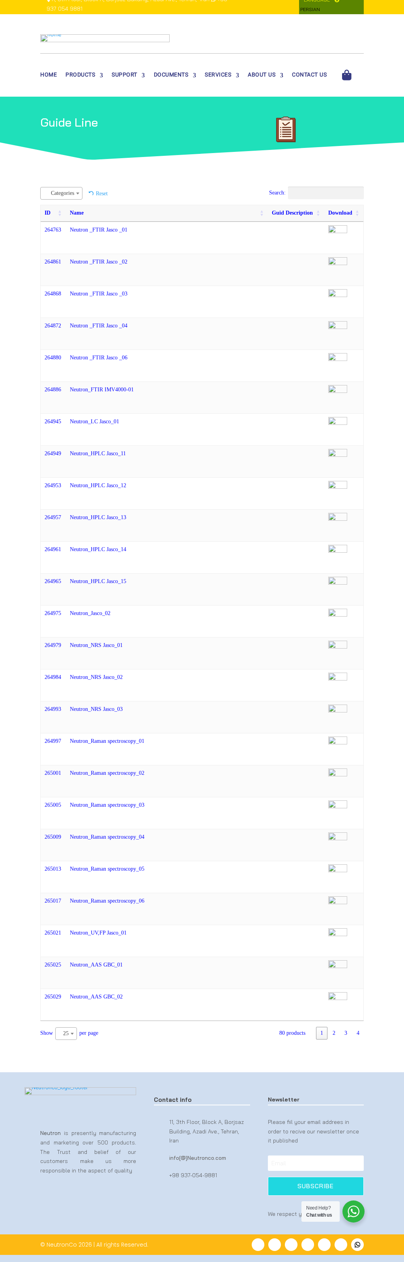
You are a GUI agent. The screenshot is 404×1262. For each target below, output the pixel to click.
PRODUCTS (80, 76)
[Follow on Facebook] (258, 1244)
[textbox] (65, 193)
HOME (48, 76)
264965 (53, 581)
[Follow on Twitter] (274, 1244)
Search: (277, 193)
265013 (53, 869)
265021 (53, 933)
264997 (53, 741)
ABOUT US (261, 76)
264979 (53, 645)
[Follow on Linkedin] (291, 1244)
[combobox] (61, 193)
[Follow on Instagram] (324, 1244)
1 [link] (321, 1033)
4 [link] (358, 1033)
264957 (53, 517)
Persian (310, 9)
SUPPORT (124, 76)
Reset (102, 193)
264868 (53, 294)
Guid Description (292, 213)
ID (47, 213)
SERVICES (218, 76)
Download (340, 213)
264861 (53, 262)
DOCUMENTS (171, 76)
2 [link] (334, 1033)
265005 (53, 805)
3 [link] (345, 1033)
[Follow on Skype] (341, 1244)
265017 (53, 901)
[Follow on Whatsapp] (357, 1244)
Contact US (309, 76)
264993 (53, 709)
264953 (53, 485)
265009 (53, 837)
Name (77, 213)
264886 (53, 390)
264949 (53, 453)
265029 (53, 997)
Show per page (69, 1033)
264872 (53, 326)
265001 (53, 773)
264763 (53, 230)
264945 (53, 421)
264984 (53, 677)
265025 (53, 965)
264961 (53, 549)
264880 (53, 358)
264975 (53, 613)
